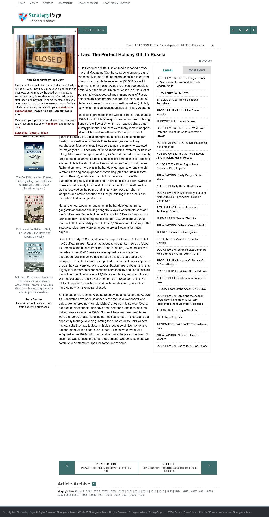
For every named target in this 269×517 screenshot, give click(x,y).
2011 (202, 491)
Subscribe (21, 133)
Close (44, 133)
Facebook (52, 123)
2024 (97, 491)
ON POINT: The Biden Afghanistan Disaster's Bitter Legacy (177, 166)
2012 (194, 491)
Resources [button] (93, 30)
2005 (93, 494)
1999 (141, 494)
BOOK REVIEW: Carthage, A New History (181, 346)
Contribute (65, 3)
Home (21, 3)
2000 (133, 494)
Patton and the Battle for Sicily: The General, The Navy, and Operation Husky (34, 232)
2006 (85, 494)
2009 (60, 494)
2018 (145, 491)
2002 (117, 494)
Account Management (116, 3)
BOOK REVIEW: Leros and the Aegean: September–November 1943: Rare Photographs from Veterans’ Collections (180, 299)
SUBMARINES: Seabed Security (176, 218)
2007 (77, 494)
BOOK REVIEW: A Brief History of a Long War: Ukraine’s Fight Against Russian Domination (181, 196)
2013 (186, 491)
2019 (137, 491)
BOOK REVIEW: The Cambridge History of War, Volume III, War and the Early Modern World (180, 82)
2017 (153, 491)
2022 (113, 491)
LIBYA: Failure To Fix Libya (172, 93)
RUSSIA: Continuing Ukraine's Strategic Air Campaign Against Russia (180, 155)
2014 (178, 491)
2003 (109, 494)
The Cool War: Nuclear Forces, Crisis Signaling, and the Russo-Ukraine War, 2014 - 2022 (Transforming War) (34, 182)
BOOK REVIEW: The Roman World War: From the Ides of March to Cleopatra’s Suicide (180, 132)
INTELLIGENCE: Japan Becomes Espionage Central (176, 209)
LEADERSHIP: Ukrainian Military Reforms (181, 271)
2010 (210, 491)
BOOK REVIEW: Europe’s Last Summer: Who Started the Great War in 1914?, (181, 251)
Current (79, 491)
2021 (121, 491)
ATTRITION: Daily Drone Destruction (178, 186)
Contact (48, 3)
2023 (105, 491)
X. (20, 127)
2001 (125, 494)
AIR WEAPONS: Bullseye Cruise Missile (180, 225)
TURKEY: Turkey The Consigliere (176, 232)
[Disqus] (138, 411)
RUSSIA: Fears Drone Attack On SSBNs (181, 289)
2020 (129, 491)
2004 (101, 494)
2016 (162, 491)
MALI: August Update (169, 317)
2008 (69, 494)
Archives (207, 60)
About (34, 3)
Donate (34, 133)
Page (45, 17)
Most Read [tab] (197, 70)
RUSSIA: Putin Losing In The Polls (177, 310)
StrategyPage (28, 512)
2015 (170, 491)
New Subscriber (88, 3)
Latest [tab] (168, 70)
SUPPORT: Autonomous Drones (176, 121)
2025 (89, 491)
